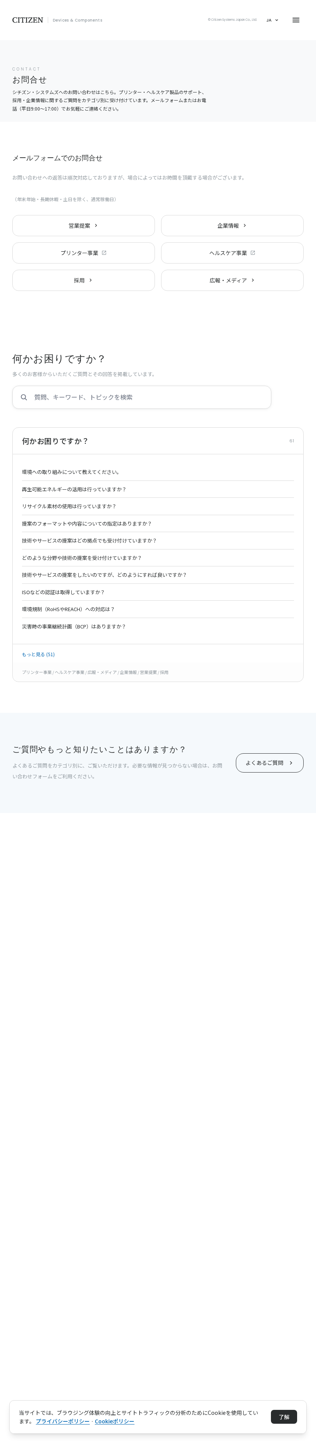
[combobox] (141, 397)
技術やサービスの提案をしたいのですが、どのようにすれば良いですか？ (104, 574)
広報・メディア (228, 280)
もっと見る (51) (38, 654)
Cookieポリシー (114, 1421)
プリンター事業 (79, 253)
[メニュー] (296, 20)
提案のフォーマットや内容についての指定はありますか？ (87, 523)
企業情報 (228, 225)
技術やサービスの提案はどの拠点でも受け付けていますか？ (89, 540)
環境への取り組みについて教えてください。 (72, 471)
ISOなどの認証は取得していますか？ (63, 592)
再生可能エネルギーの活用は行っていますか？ (74, 489)
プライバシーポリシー (63, 1421)
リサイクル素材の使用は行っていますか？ (69, 506)
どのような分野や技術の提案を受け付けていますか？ (82, 557)
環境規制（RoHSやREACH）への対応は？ (68, 609)
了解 (284, 1417)
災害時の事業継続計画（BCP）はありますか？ (74, 626)
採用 (79, 280)
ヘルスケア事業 (228, 253)
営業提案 (79, 225)
